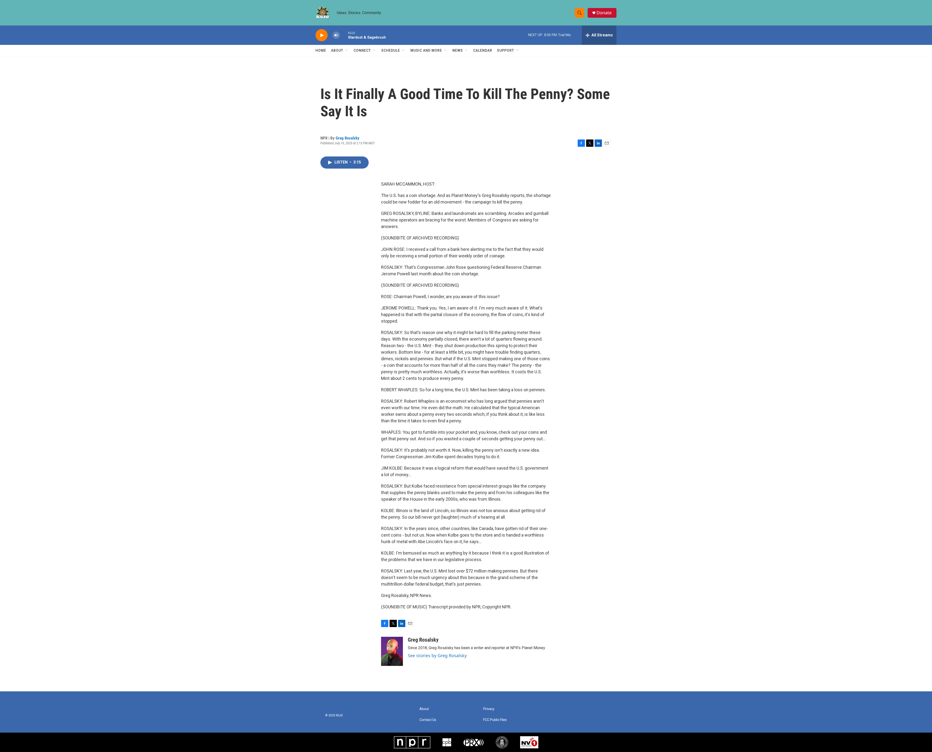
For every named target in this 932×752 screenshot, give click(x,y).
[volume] (336, 35)
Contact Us (427, 720)
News (457, 50)
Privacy (488, 709)
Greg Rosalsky (347, 138)
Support (505, 50)
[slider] (344, 35)
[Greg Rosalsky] (392, 651)
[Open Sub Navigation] (347, 50)
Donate (604, 12)
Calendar (482, 50)
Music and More (426, 50)
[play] (321, 35)
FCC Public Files (495, 720)
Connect (362, 50)
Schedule (390, 50)
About (337, 50)
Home (321, 50)
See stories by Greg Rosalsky (437, 655)
